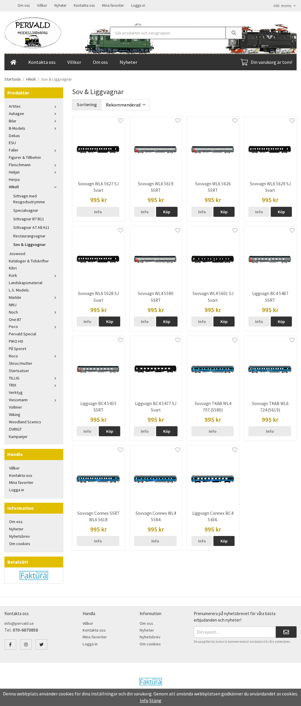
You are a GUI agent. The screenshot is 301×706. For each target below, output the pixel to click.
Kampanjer (18, 436)
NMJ (12, 304)
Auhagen (16, 113)
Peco (13, 326)
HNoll (14, 186)
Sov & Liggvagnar (29, 244)
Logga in (138, 5)
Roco (13, 356)
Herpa (14, 179)
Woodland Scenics (25, 421)
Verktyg (16, 392)
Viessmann (18, 399)
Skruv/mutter (20, 363)
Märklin (15, 297)
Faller (14, 150)
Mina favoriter (113, 5)
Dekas (14, 135)
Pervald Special (22, 334)
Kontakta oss (84, 5)
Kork (13, 275)
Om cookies (19, 543)
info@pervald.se (19, 623)
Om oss (24, 5)
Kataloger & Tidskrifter (29, 261)
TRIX (12, 385)
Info (98, 211)
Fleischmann (20, 164)
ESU (12, 142)
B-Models (17, 128)
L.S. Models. (19, 290)
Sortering (87, 104)
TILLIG (14, 378)
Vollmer (15, 407)
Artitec (15, 106)
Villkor (42, 5)
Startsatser (19, 370)
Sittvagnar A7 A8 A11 (31, 227)
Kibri (13, 268)
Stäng (155, 700)
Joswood (17, 253)
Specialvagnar (25, 210)
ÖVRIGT (15, 429)
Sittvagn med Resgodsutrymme (29, 199)
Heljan (14, 172)
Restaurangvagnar (29, 236)
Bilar (12, 121)
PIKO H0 (16, 341)
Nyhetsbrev (19, 536)
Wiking (14, 414)
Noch (13, 312)
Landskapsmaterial (25, 282)
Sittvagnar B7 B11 (28, 219)
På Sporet (17, 348)
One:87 (15, 319)
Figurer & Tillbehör (25, 157)
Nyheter (60, 5)
